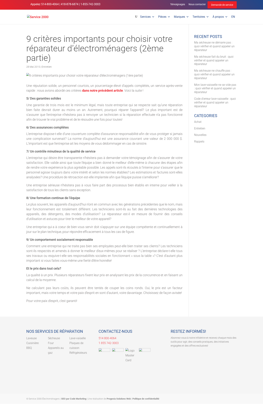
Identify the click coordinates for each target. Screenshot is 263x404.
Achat (197, 122)
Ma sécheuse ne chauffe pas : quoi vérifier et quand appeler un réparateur (214, 74)
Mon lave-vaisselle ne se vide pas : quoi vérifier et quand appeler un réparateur (215, 88)
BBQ (29, 348)
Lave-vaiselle (77, 338)
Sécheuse (54, 338)
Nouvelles (200, 135)
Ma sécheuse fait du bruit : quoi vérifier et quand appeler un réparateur (213, 60)
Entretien (47, 66)
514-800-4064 (50, 4)
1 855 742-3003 (109, 343)
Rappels (199, 141)
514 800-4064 (107, 338)
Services (145, 16)
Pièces (162, 16)
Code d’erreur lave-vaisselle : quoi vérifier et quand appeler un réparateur (215, 102)
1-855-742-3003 (90, 4)
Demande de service (222, 4)
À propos (218, 16)
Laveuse (31, 338)
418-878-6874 (69, 4)
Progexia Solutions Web (119, 398)
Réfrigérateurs (78, 352)
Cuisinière (32, 343)
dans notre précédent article (102, 90)
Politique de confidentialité (145, 398)
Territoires (199, 16)
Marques (179, 16)
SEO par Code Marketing (73, 398)
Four (51, 343)
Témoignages (177, 4)
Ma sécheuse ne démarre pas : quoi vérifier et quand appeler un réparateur (214, 46)
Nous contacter (197, 4)
